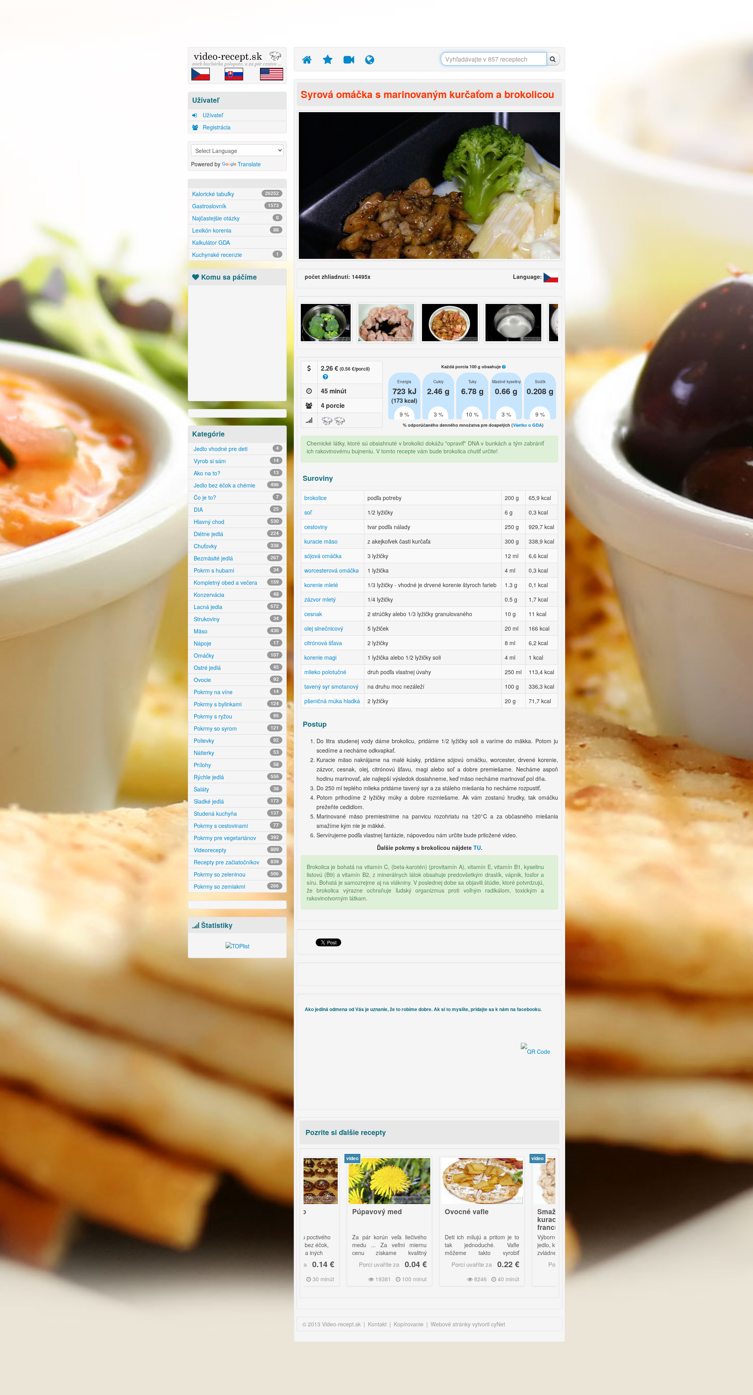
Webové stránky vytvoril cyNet (468, 1324)
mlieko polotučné (325, 672)
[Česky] (551, 276)
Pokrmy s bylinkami (235, 704)
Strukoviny (235, 619)
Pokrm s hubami (235, 570)
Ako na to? (235, 473)
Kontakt (377, 1324)
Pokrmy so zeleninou (235, 874)
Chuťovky (235, 546)
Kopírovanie (409, 1324)
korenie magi (320, 657)
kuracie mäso (321, 541)
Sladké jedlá (235, 801)
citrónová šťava (323, 643)
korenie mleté (321, 585)
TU (477, 847)
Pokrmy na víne (235, 692)
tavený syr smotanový (331, 686)
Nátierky (235, 753)
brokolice (315, 498)
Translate (249, 164)
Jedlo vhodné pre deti (235, 449)
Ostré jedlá (235, 667)
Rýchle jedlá (235, 777)
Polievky (235, 740)
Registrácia (216, 127)
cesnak (313, 614)
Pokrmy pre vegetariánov (235, 838)
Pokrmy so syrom (235, 728)
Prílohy (235, 765)
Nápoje (235, 643)
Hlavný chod (235, 522)
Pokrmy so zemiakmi (235, 886)
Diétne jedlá (235, 534)
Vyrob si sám (235, 461)
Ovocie (235, 680)
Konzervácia (235, 594)
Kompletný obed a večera (235, 582)
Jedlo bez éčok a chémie (235, 485)
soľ (307, 512)
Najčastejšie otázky (235, 218)
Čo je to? (235, 497)
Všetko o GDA (527, 425)
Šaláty (235, 789)
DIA (235, 509)
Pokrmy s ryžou (235, 716)
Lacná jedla (235, 607)
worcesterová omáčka (331, 570)
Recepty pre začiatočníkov (235, 862)
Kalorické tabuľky (235, 194)
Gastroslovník (235, 206)
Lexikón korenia (235, 230)
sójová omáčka (323, 556)
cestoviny (315, 527)
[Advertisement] (151, 123)
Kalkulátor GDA (211, 242)
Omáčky (235, 655)
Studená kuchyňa (235, 813)
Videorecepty (235, 850)
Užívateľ (212, 115)
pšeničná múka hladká (332, 701)
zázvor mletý (320, 599)
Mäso (235, 631)
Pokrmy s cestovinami (235, 825)
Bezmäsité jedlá (235, 558)
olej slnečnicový (323, 628)
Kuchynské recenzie (235, 254)
